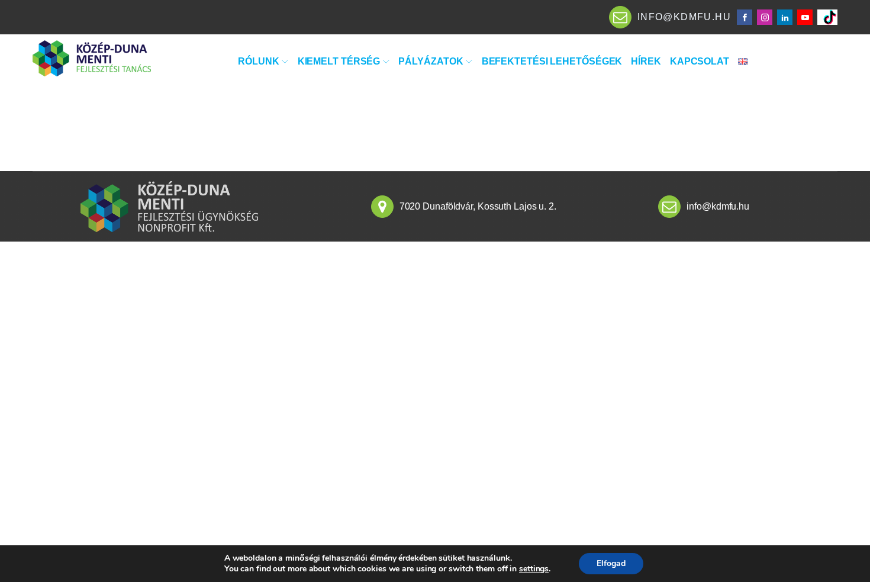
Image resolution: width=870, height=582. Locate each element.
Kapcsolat (699, 61)
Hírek (646, 61)
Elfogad (611, 563)
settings (534, 569)
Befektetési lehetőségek (552, 61)
